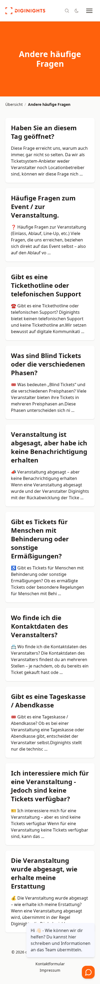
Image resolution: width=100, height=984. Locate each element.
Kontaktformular (50, 963)
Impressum (50, 970)
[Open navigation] (89, 10)
